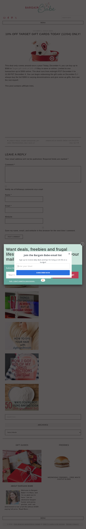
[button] (43, 255)
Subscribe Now (43, 272)
